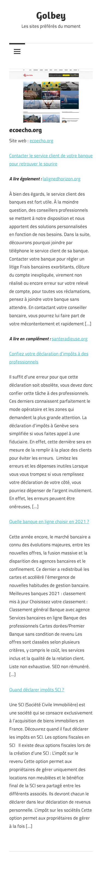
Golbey (51, 15)
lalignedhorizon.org (62, 178)
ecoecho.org (41, 140)
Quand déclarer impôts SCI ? (36, 689)
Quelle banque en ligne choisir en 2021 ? (49, 521)
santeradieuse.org (70, 338)
